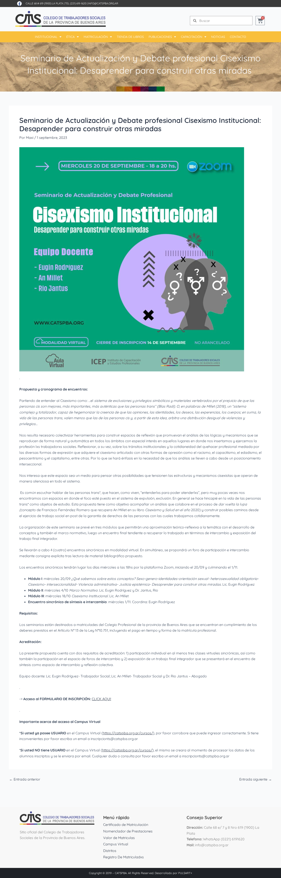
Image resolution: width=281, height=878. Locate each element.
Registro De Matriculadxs (123, 857)
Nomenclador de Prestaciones (128, 831)
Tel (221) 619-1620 (75, 3)
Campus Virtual (115, 844)
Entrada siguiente (255, 779)
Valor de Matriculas (119, 838)
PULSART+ (185, 873)
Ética (70, 37)
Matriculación (96, 37)
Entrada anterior (24, 779)
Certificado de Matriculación (125, 824)
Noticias (218, 37)
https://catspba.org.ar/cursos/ (128, 733)
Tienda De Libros (130, 37)
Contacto (238, 37)
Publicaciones (160, 37)
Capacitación (191, 37)
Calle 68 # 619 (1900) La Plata (44, 3)
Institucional (46, 37)
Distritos (109, 850)
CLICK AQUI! (101, 699)
